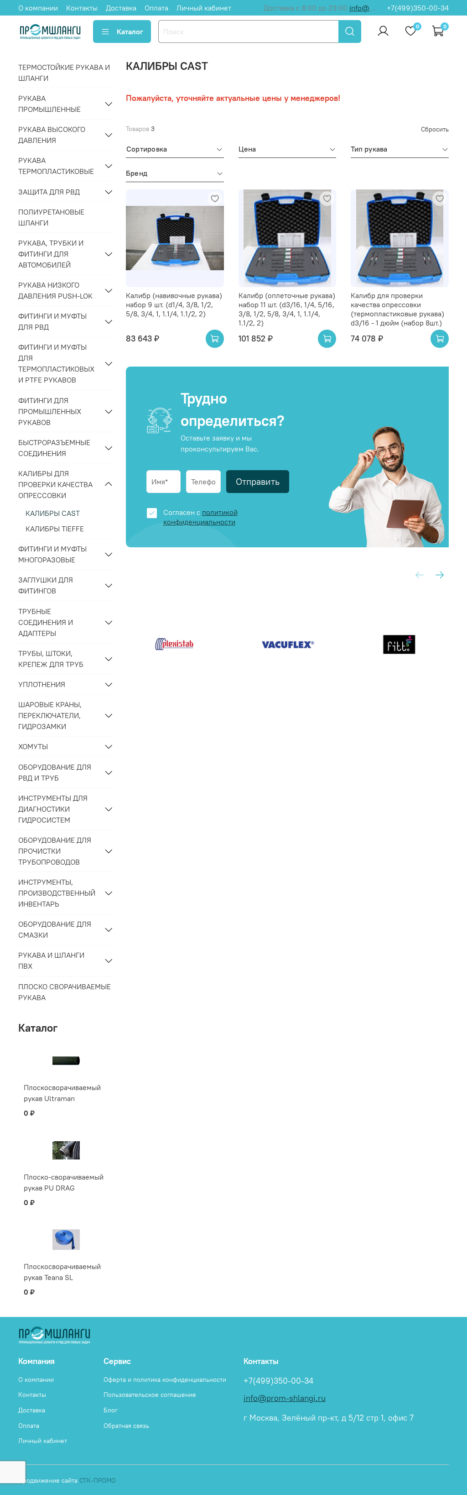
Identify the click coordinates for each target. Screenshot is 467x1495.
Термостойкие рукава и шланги (64, 73)
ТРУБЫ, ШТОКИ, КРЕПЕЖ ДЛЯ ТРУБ (50, 659)
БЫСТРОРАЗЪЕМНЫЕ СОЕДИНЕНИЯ (54, 448)
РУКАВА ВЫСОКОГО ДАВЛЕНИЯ (51, 135)
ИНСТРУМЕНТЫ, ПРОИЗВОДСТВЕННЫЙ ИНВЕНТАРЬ (56, 892)
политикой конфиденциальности (200, 517)
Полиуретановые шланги (51, 217)
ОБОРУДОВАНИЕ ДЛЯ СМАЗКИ (54, 929)
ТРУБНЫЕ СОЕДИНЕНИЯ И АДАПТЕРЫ (45, 622)
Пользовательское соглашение (150, 1394)
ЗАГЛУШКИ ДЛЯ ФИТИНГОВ (45, 585)
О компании (38, 7)
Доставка (121, 7)
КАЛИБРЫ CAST (53, 513)
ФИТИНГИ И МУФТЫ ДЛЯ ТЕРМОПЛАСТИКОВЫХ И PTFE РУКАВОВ (56, 363)
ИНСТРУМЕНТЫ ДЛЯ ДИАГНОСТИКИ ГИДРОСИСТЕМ (53, 808)
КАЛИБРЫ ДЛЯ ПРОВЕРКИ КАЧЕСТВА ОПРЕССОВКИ (55, 484)
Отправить (258, 481)
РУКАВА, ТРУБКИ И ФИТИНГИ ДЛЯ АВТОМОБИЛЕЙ (50, 253)
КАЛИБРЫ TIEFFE (55, 528)
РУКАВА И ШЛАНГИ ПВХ (51, 960)
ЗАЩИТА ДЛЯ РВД (49, 191)
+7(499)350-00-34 (418, 7)
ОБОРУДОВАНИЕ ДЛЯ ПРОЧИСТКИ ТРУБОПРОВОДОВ (54, 850)
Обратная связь (126, 1426)
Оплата (156, 7)
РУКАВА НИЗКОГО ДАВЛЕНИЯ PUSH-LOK (55, 290)
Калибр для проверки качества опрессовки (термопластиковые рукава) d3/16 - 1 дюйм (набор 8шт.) (397, 309)
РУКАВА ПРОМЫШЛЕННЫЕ (49, 104)
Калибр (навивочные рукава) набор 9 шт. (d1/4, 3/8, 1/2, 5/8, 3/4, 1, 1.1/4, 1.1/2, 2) (174, 304)
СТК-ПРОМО (97, 1480)
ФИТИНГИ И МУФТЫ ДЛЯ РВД (52, 321)
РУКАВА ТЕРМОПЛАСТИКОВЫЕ (56, 166)
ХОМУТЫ (33, 746)
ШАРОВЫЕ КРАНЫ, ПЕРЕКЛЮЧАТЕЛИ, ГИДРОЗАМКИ (50, 715)
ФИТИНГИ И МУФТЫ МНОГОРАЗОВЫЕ (52, 554)
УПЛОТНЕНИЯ (41, 684)
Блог (111, 1410)
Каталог (130, 31)
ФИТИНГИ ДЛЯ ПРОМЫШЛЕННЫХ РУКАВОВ (49, 411)
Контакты (82, 7)
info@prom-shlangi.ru (285, 1398)
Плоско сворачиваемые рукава (64, 992)
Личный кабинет (203, 7)
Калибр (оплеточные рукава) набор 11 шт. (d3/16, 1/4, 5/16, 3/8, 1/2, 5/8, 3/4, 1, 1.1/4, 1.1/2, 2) (287, 309)
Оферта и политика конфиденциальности (165, 1379)
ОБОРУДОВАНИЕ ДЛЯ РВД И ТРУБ (54, 772)
